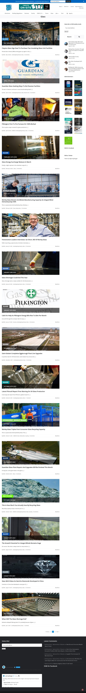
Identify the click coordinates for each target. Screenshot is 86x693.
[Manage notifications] (83, 690)
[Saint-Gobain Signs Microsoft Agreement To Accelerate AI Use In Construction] (66, 43)
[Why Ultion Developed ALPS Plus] (66, 62)
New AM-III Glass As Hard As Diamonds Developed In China (23, 581)
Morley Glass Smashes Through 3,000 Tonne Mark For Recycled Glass (76, 50)
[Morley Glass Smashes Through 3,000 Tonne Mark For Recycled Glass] (66, 50)
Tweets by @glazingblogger (71, 158)
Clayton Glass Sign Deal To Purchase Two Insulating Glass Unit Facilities (27, 48)
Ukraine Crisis (26, 92)
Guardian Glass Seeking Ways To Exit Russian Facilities (21, 86)
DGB (4, 54)
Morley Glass (18, 208)
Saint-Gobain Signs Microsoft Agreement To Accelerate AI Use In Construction (76, 43)
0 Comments (27, 54)
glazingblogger (9, 676)
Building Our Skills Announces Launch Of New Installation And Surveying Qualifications (76, 69)
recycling (27, 435)
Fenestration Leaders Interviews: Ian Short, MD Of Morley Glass (24, 240)
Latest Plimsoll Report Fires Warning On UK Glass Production (23, 391)
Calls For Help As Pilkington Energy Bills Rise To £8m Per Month (24, 315)
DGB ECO (14, 130)
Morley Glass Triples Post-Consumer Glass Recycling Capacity (23, 429)
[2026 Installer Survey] (66, 56)
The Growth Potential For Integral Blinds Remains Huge (21, 543)
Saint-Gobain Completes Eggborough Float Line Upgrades (22, 353)
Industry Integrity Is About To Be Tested (63, 663)
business (15, 322)
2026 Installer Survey (73, 56)
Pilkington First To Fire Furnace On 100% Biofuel (19, 124)
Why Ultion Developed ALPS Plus (75, 62)
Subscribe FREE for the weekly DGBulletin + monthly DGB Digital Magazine (32, 1)
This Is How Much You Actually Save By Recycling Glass (21, 505)
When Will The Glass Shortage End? (14, 619)
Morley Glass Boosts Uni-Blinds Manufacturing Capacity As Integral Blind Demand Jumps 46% (27, 201)
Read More (57, 54)
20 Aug (16, 676)
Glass (22, 54)
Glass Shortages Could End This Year (14, 278)
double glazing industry (16, 54)
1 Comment (28, 398)
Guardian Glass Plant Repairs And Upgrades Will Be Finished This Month (27, 467)
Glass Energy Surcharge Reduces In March (16, 162)
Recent (69, 37)
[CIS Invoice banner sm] (34, 4)
